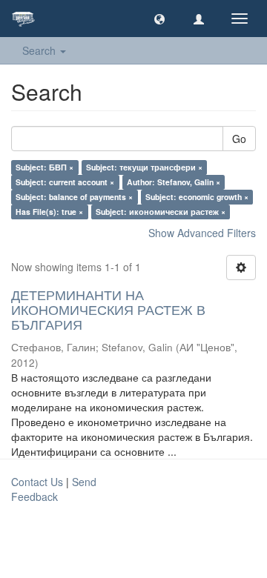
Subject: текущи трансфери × (144, 167)
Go (239, 138)
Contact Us (37, 481)
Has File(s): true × (49, 211)
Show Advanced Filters (202, 232)
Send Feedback (53, 489)
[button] (159, 18)
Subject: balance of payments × (74, 196)
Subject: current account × (65, 181)
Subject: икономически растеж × (160, 211)
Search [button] (40, 50)
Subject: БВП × (44, 167)
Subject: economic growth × (196, 196)
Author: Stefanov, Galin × (173, 181)
